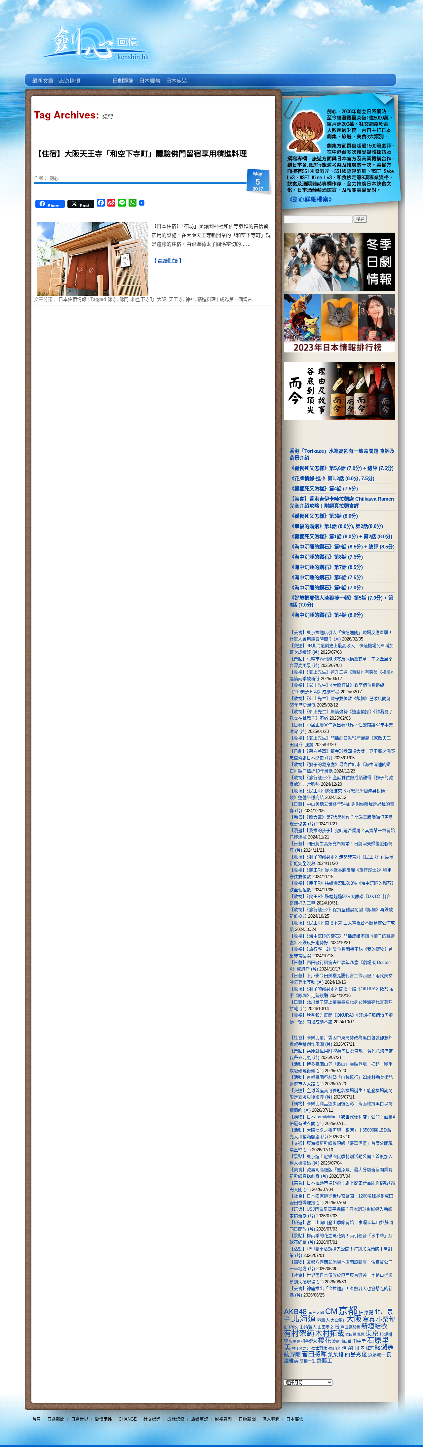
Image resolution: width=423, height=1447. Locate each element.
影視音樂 (223, 1419)
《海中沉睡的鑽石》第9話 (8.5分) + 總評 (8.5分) (342, 546)
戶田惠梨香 (350, 1327)
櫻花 (324, 1340)
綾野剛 (292, 1354)
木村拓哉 (329, 1333)
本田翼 (350, 1334)
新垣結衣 (374, 1326)
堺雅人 (323, 1320)
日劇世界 (122, 76)
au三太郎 (316, 1312)
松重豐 (294, 1341)
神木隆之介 (301, 1348)
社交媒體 (152, 1419)
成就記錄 (175, 1419)
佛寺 (112, 299)
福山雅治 (337, 1348)
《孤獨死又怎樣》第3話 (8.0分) (323, 516)
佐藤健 (366, 1312)
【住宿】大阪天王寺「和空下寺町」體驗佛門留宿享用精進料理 (140, 153)
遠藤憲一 (376, 1354)
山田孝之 (325, 1327)
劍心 (53, 178)
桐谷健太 (309, 1341)
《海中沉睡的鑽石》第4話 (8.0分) (326, 615)
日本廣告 (149, 76)
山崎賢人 (308, 1327)
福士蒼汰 (319, 1348)
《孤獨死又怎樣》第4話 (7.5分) (323, 488)
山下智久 (291, 1327)
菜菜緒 (336, 1354)
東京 (372, 1333)
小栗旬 (385, 1319)
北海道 (303, 1318)
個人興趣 (271, 1419)
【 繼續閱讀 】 (168, 261)
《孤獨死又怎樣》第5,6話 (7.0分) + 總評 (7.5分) (341, 468)
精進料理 (206, 299)
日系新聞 (55, 1419)
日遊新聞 (247, 1419)
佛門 (124, 299)
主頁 (42, 76)
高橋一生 (308, 1361)
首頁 (36, 1419)
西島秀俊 (356, 1354)
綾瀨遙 (384, 1347)
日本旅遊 (176, 76)
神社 (190, 299)
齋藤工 (324, 1361)
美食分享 (202, 76)
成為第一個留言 (236, 299)
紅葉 (370, 1348)
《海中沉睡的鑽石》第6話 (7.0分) (326, 587)
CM (331, 1311)
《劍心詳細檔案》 (310, 199)
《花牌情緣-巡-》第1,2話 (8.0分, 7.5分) (331, 478)
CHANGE (128, 1419)
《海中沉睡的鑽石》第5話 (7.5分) (326, 577)
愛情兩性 (103, 1419)
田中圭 (359, 1341)
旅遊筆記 (199, 1419)
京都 (348, 1310)
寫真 (369, 1319)
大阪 (161, 299)
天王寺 (176, 299)
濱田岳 (345, 1341)
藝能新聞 (69, 76)
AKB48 (295, 1311)
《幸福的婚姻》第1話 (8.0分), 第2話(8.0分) (336, 526)
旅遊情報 (95, 76)
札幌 (361, 1334)
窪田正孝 (356, 1348)
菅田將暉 (314, 1354)
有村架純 (299, 1333)
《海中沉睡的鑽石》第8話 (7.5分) (326, 557)
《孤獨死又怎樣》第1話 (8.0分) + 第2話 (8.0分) (340, 536)
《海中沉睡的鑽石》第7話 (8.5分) (326, 567)
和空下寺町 (142, 299)
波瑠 (335, 1341)
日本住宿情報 (72, 299)
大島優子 (338, 1320)
